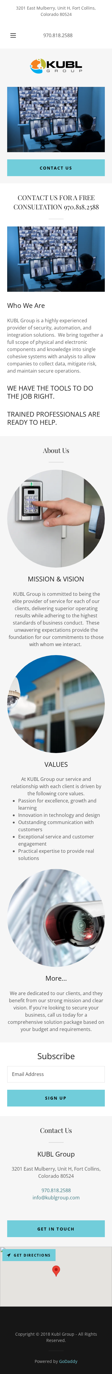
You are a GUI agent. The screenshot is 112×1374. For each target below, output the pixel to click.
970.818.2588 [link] (58, 35)
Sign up (56, 1098)
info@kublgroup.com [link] (56, 1197)
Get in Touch (55, 1229)
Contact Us (56, 168)
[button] (13, 35)
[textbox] (56, 1074)
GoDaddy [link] (68, 1361)
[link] (56, 68)
